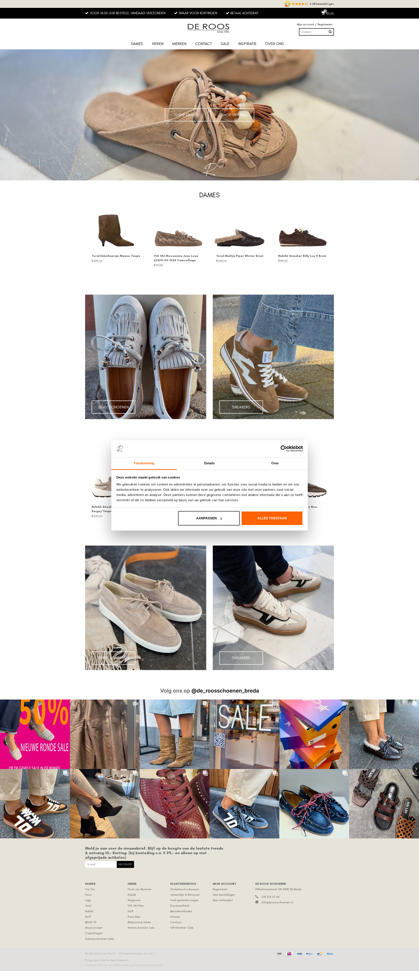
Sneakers (241, 407)
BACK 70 (90, 922)
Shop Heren (232, 114)
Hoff (88, 917)
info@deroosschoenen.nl (277, 902)
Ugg (88, 900)
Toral (88, 905)
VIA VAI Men (136, 905)
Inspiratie (247, 43)
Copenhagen (94, 933)
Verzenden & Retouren (185, 895)
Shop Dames (187, 114)
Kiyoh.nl (151, 953)
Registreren (220, 889)
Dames (137, 43)
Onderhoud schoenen (184, 889)
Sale (225, 43)
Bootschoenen (113, 407)
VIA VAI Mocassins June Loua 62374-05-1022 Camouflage (176, 258)
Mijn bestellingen (224, 895)
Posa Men (134, 917)
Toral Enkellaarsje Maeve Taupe (116, 256)
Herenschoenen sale (141, 928)
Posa (88, 895)
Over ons (274, 43)
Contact (203, 43)
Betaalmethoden (181, 911)
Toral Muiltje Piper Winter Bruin (239, 256)
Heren (157, 43)
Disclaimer (91, 965)
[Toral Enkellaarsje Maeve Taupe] (116, 230)
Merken (179, 43)
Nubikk (89, 911)
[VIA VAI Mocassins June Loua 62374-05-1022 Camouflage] (178, 230)
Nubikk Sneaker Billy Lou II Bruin (302, 256)
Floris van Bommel (139, 889)
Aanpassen (206, 518)
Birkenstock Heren (139, 922)
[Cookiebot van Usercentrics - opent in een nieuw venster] (284, 449)
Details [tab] (209, 463)
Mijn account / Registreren (314, 24)
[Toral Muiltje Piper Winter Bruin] (240, 230)
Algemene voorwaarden (148, 965)
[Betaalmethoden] (279, 953)
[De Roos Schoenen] (209, 28)
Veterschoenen (113, 657)
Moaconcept (93, 928)
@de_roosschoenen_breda (225, 691)
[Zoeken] (330, 32)
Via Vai (89, 889)
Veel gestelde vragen (184, 900)
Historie (175, 917)
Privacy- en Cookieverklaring (116, 965)
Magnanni (134, 900)
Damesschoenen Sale (99, 939)
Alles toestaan (272, 518)
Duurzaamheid (179, 905)
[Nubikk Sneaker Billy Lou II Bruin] (303, 230)
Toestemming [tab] (144, 463)
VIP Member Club (181, 928)
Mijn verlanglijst (223, 900)
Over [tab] (275, 463)
